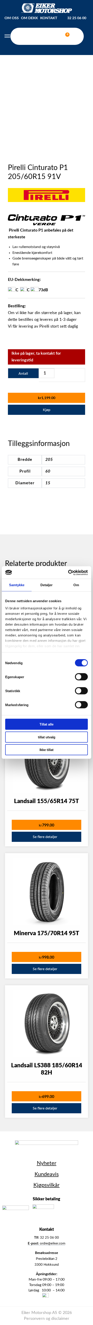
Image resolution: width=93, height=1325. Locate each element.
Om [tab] (76, 585)
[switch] (81, 676)
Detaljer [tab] (46, 585)
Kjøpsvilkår (46, 1185)
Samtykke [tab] (17, 585)
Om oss (12, 18)
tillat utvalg (46, 737)
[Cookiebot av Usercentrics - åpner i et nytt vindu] (68, 572)
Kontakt (48, 18)
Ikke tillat (46, 750)
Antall (23, 373)
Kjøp (46, 410)
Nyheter (46, 1163)
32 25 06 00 (76, 18)
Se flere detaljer (45, 837)
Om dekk (29, 18)
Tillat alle (46, 724)
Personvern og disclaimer (46, 1319)
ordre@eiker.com (46, 1243)
